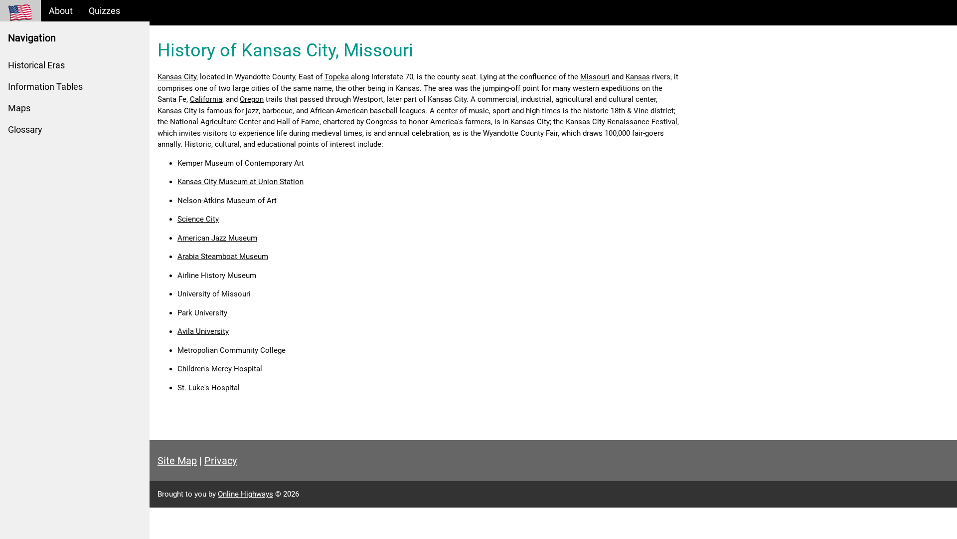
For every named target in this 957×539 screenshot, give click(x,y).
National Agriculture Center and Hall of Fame (244, 121)
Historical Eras (36, 65)
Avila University (203, 331)
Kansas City (177, 76)
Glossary (25, 129)
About (61, 10)
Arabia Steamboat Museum (222, 256)
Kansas (638, 76)
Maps (19, 108)
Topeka (336, 76)
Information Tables (45, 86)
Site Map (177, 461)
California (206, 99)
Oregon (252, 99)
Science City (198, 219)
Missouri (595, 76)
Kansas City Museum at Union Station (240, 181)
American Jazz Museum (217, 238)
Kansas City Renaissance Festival (621, 121)
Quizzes (104, 10)
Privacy (220, 461)
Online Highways (245, 494)
